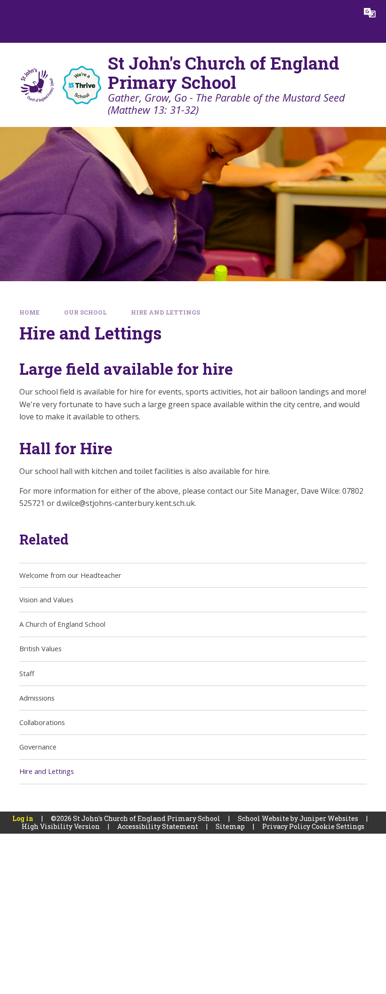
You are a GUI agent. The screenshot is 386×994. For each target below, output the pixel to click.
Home (29, 312)
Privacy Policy (286, 826)
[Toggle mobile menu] (13, 13)
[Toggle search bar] (344, 13)
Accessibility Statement (157, 826)
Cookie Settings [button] (338, 826)
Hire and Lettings (165, 312)
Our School (85, 312)
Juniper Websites (328, 818)
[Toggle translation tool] (370, 13)
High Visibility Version (61, 826)
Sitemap (230, 826)
